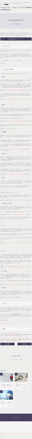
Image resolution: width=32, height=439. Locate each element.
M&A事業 (7, 350)
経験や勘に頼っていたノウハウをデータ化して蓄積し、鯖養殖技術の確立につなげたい (17, 127)
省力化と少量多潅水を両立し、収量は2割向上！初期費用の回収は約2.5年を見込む (16, 96)
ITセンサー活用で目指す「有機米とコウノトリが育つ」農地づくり (14, 105)
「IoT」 (5, 69)
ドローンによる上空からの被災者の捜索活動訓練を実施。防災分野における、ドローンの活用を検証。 (15, 273)
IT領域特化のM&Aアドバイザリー (16, 45)
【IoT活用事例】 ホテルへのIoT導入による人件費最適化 (12, 291)
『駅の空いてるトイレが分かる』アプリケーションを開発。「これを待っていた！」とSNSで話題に (15, 249)
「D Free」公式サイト (4, 196)
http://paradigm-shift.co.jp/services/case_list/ (6, 329)
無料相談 (25, 350)
